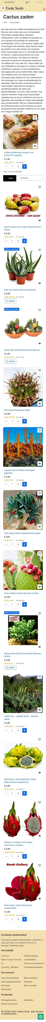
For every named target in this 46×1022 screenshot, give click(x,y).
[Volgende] (42, 927)
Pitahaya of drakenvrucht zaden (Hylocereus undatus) (18, 843)
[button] (3, 8)
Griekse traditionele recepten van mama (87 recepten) (18, 153)
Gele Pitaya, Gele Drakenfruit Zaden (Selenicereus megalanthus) (20, 780)
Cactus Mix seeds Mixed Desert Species (22, 350)
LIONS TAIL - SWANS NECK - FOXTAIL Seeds (21, 717)
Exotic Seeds (14, 8)
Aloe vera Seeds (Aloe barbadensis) (20, 290)
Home (5, 22)
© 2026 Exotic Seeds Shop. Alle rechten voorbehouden (22, 1012)
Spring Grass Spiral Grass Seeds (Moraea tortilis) (22, 654)
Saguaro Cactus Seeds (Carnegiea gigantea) (19, 471)
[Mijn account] (35, 8)
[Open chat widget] (41, 1017)
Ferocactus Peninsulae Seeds (17, 410)
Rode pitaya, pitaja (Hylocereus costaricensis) (18, 906)
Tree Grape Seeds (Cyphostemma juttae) (22, 533)
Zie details (10, 301)
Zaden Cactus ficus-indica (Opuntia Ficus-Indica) (23, 228)
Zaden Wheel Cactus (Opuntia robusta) (21, 593)
